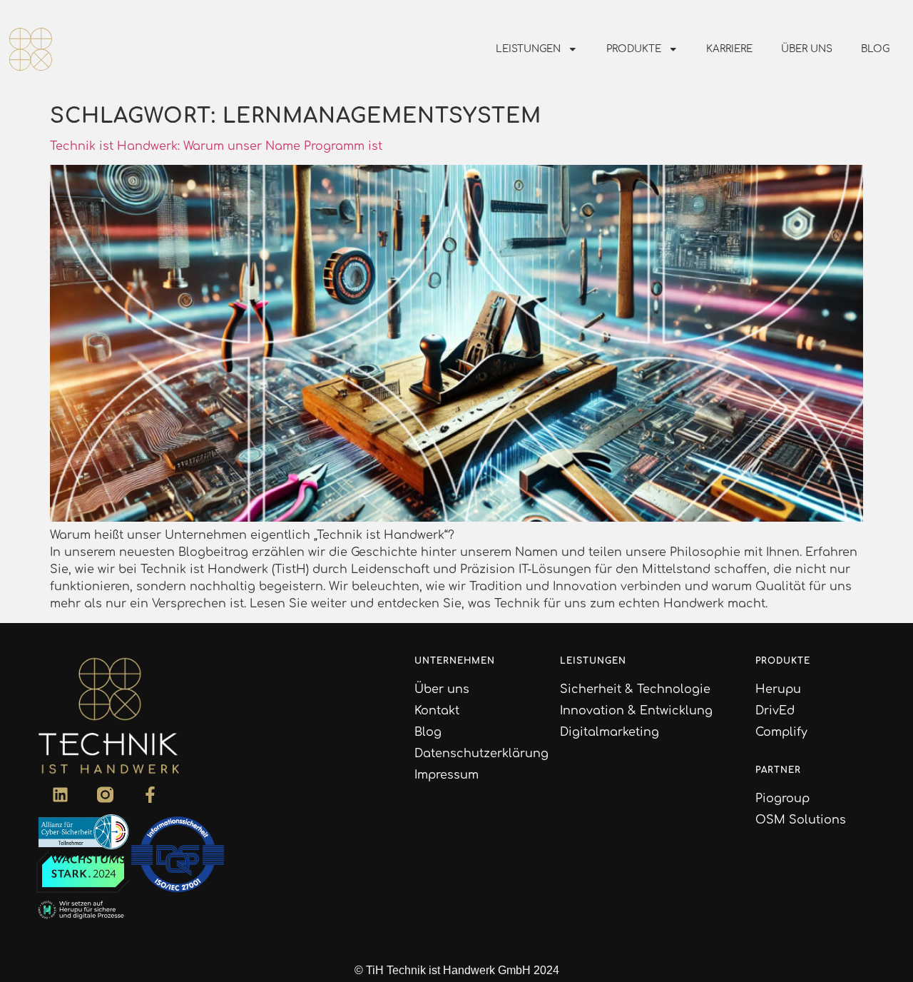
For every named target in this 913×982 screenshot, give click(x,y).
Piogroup (782, 798)
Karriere (729, 49)
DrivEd (775, 710)
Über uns (806, 49)
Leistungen (528, 49)
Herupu (778, 689)
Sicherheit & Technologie (635, 689)
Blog (875, 49)
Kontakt (436, 710)
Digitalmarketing (609, 732)
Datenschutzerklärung (481, 753)
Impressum (446, 775)
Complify (781, 732)
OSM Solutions (800, 820)
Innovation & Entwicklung (636, 710)
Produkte (633, 49)
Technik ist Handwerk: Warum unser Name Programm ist (216, 146)
